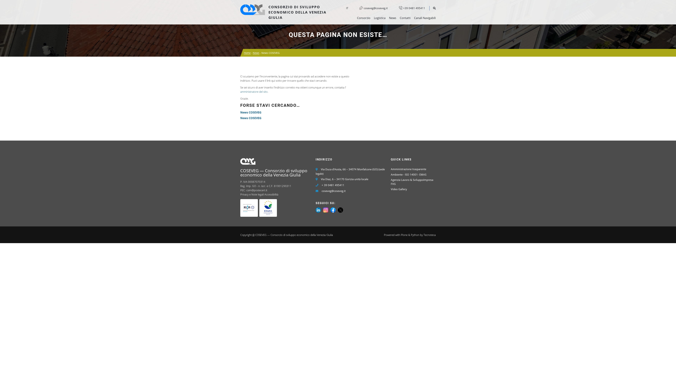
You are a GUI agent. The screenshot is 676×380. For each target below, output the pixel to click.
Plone (404, 235)
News (392, 18)
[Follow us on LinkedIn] (318, 209)
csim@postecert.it (256, 190)
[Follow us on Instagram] (325, 209)
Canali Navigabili (425, 18)
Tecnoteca (430, 235)
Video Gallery (399, 189)
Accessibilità (271, 194)
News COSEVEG (250, 112)
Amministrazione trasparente (408, 169)
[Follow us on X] (340, 209)
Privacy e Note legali (252, 194)
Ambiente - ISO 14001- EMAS (408, 174)
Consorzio (363, 18)
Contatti (405, 18)
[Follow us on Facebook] (333, 209)
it (347, 8)
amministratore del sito (254, 91)
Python (415, 235)
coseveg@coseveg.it (375, 8)
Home (247, 53)
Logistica (380, 18)
